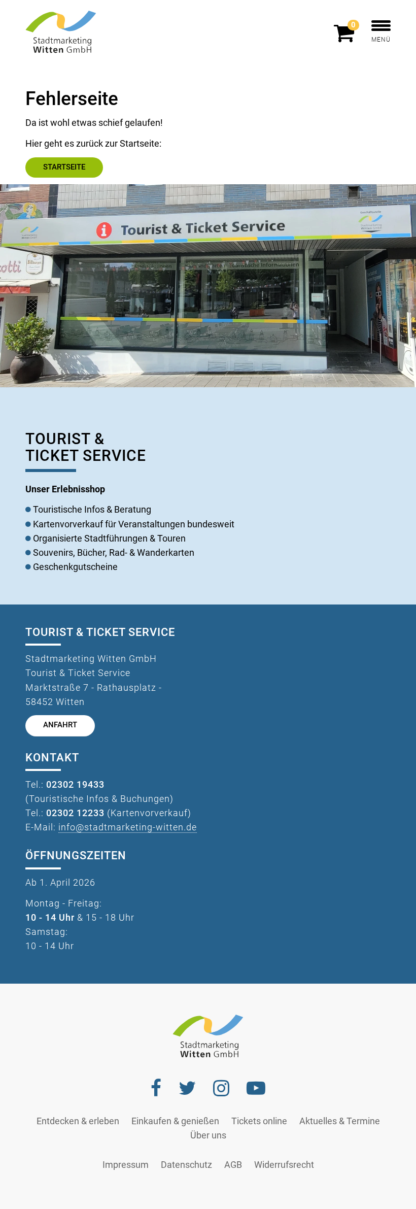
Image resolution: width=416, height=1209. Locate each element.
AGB (233, 1165)
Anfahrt (60, 725)
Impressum (125, 1165)
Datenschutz (186, 1165)
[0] (346, 37)
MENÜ (381, 39)
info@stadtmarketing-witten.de (127, 827)
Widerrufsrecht (284, 1165)
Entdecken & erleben (78, 1121)
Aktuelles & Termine (339, 1121)
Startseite (64, 167)
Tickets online (259, 1121)
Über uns (208, 1135)
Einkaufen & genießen (175, 1121)
